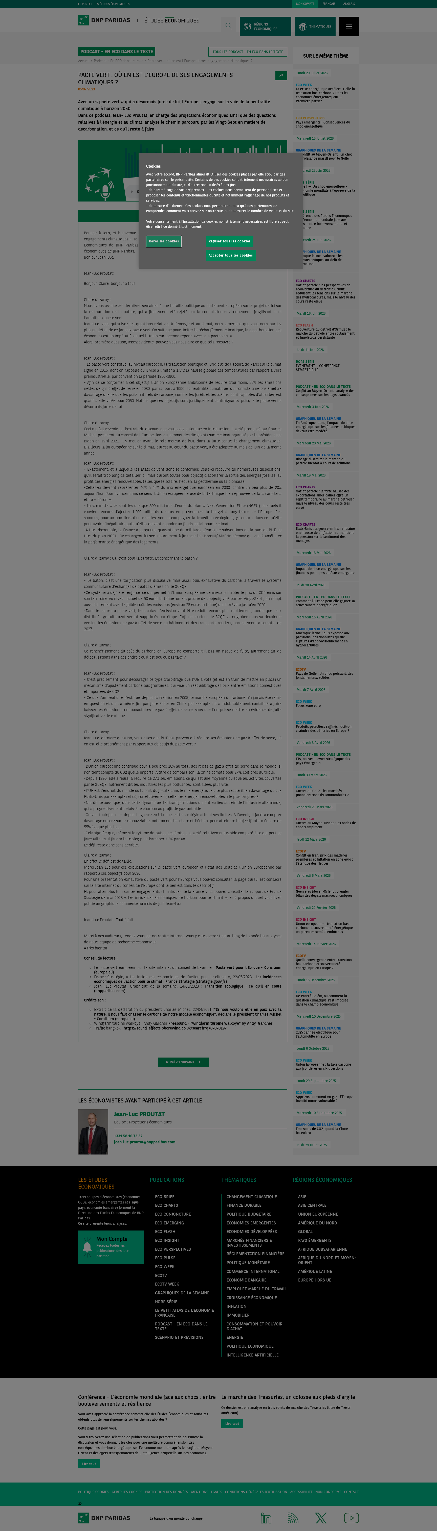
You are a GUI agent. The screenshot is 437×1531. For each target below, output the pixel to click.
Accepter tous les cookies (231, 255)
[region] (221, 211)
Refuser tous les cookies (230, 241)
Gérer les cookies (164, 241)
